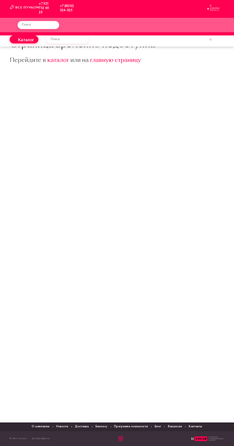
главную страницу (115, 60)
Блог (158, 426)
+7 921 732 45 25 (44, 8)
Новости (62, 426)
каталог (58, 60)
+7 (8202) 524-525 (67, 8)
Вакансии (175, 426)
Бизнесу (101, 426)
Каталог (26, 40)
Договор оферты (41, 438)
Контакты (195, 426)
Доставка (82, 426)
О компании (40, 426)
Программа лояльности (131, 426)
